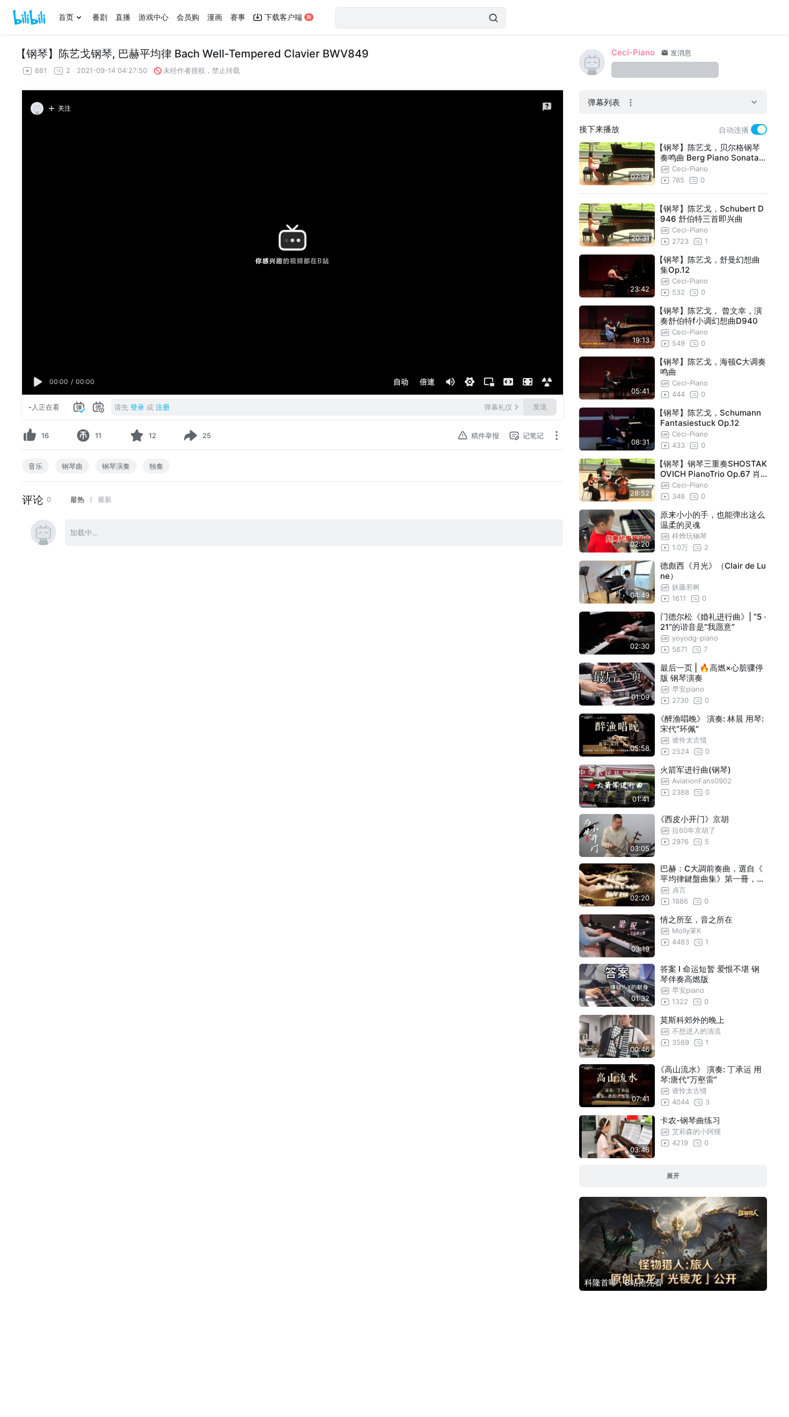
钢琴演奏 (116, 466)
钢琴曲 (72, 466)
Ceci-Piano (633, 52)
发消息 (679, 52)
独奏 (156, 466)
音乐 (35, 466)
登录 (137, 407)
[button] (38, 382)
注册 (163, 407)
